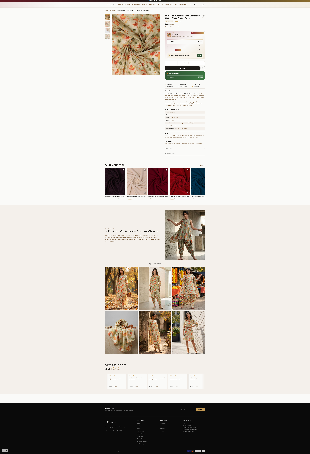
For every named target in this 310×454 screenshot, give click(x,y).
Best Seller (127, 4)
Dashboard (162, 423)
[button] (189, 63)
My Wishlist (162, 428)
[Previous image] (114, 44)
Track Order (162, 426)
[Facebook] (110, 430)
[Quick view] (123, 193)
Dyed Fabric (152, 4)
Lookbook (160, 4)
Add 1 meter (182, 68)
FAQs (138, 428)
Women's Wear (169, 4)
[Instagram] (106, 430)
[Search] (191, 4)
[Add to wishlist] (203, 68)
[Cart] (203, 4)
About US (139, 423)
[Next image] (157, 44)
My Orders (162, 431)
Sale (176, 4)
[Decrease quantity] (167, 63)
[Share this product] (203, 16)
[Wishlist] (195, 4)
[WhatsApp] (120, 430)
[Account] (199, 4)
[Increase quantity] (175, 63)
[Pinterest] (113, 430)
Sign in (199, 55)
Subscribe (200, 409)
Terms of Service (141, 439)
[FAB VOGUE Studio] (109, 4)
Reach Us (139, 426)
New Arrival (120, 4)
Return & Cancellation (142, 431)
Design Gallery (183, 4)
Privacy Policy (140, 436)
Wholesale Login (141, 444)
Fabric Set (145, 4)
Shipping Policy (140, 433)
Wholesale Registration (142, 441)
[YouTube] (117, 430)
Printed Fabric (136, 4)
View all (201, 165)
